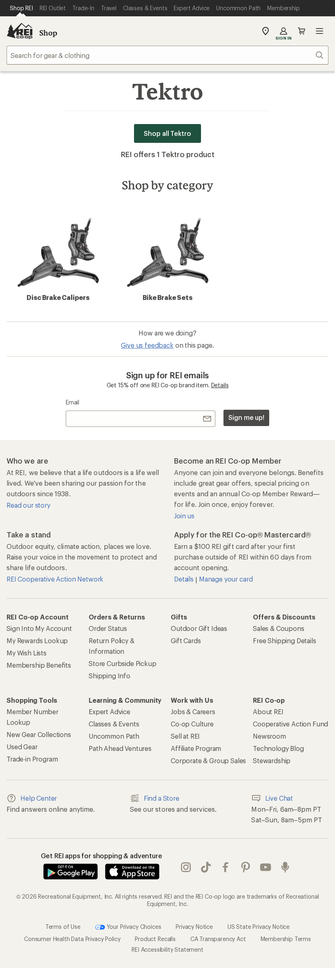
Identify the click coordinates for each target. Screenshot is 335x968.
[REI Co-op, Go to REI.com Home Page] (20, 31)
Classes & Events (114, 724)
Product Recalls (155, 938)
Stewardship (271, 760)
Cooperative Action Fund (290, 724)
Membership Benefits (39, 665)
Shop (48, 32)
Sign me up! (246, 417)
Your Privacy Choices (133, 926)
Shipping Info (109, 675)
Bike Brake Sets (167, 297)
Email (72, 402)
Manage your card (225, 579)
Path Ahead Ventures (120, 748)
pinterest (245, 867)
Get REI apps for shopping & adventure (101, 855)
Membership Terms (286, 938)
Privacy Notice (194, 926)
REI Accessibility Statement (167, 949)
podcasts (285, 867)
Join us (184, 516)
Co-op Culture (192, 724)
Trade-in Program (32, 759)
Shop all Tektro (167, 133)
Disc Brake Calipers (58, 297)
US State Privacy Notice (259, 926)
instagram (186, 867)
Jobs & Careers (193, 711)
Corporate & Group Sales (208, 760)
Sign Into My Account (39, 628)
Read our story (28, 505)
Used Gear (22, 746)
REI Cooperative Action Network (55, 579)
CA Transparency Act (218, 938)
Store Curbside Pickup (122, 663)
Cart (301, 31)
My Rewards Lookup (37, 640)
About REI (268, 711)
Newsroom (269, 736)
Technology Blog (278, 748)
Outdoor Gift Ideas (199, 628)
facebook (225, 867)
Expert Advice (109, 711)
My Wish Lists (27, 653)
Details (220, 385)
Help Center (38, 798)
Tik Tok (206, 867)
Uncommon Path (114, 736)
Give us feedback (147, 345)
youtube (265, 867)
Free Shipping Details (284, 640)
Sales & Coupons (278, 628)
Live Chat (279, 798)
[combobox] (167, 55)
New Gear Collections (39, 734)
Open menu (319, 31)
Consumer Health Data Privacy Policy (72, 938)
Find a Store (161, 798)
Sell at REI (185, 736)
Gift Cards (186, 640)
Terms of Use (62, 926)
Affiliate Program (196, 748)
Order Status (108, 628)
